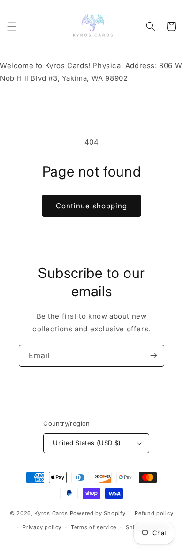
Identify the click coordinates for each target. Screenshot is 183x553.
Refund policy (154, 513)
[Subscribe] (153, 356)
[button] (11, 26)
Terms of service (93, 527)
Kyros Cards (51, 512)
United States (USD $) (87, 442)
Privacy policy (42, 527)
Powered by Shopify (98, 512)
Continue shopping (91, 205)
